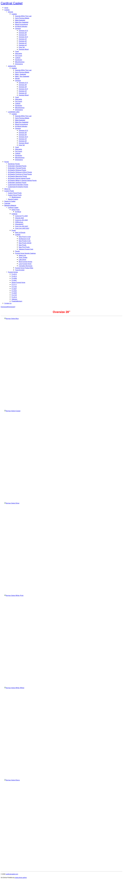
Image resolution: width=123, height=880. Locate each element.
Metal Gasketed (20, 20)
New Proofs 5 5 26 (25, 241)
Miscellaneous (19, 62)
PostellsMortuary (17, 301)
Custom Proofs (9, 191)
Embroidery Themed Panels (17, 168)
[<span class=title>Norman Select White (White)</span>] (61, 732)
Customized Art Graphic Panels (18, 187)
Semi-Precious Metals (22, 18)
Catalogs (14, 214)
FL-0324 (14, 291)
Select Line (22, 255)
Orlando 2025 (19, 218)
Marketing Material (10, 205)
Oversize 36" (23, 41)
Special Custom (13, 199)
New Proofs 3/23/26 (25, 243)
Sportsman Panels (14, 164)
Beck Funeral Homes (25, 262)
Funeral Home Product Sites (24, 268)
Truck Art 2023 (19, 270)
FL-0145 (14, 295)
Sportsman (18, 60)
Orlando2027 (19, 224)
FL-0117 (14, 284)
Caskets (7, 10)
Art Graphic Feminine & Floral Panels (20, 174)
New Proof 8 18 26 (25, 237)
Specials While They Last (23, 16)
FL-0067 (14, 280)
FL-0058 (14, 278)
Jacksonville (12, 66)
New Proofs (22, 245)
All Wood (18, 212)
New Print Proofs (24, 247)
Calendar (7, 203)
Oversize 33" (23, 39)
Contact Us (7, 303)
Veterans (14, 299)
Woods (17, 78)
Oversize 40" (23, 43)
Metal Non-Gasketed (21, 22)
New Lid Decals (20, 232)
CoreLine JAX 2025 (21, 220)
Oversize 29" (23, 35)
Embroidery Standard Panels (17, 166)
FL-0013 (14, 276)
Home (6, 8)
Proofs (14, 230)
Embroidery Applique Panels (17, 182)
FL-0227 (14, 289)
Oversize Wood (24, 49)
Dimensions (19, 64)
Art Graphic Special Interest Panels (19, 178)
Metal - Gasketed (20, 74)
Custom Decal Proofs (15, 195)
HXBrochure (19, 222)
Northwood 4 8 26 (24, 239)
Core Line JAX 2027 (21, 226)
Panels (6, 162)
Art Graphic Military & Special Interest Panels (22, 180)
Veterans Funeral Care (26, 249)
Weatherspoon (16, 197)
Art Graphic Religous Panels (17, 170)
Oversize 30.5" (23, 37)
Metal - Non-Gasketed (22, 76)
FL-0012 (14, 297)
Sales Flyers (16, 210)
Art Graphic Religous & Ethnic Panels (20, 172)
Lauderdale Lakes (13, 112)
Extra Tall (22, 47)
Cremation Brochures (25, 266)
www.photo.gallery (21, 877)
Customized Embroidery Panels (18, 185)
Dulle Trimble (23, 257)
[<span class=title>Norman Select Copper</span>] (61, 455)
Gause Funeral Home (18, 282)
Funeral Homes (13, 272)
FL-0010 (14, 274)
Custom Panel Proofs (15, 193)
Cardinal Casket (13, 207)
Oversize (18, 28)
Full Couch (18, 55)
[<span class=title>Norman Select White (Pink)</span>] (61, 639)
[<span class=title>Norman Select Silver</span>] (61, 547)
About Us (7, 189)
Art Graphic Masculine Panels (17, 176)
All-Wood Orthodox (21, 26)
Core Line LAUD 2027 (22, 228)
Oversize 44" (23, 45)
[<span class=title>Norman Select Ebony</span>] (61, 824)
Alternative (18, 53)
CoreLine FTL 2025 (21, 216)
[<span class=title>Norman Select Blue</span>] (61, 362)
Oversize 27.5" (23, 31)
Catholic (17, 58)
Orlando (10, 12)
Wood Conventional (21, 24)
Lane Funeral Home (25, 264)
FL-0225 (14, 293)
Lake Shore (22, 259)
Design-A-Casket (9, 201)
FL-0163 (14, 287)
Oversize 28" (23, 33)
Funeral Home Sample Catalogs (25, 253)
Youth (17, 51)
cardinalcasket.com (12, 874)
